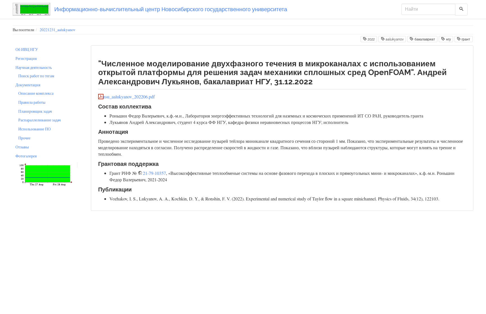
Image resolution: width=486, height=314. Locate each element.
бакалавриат (424, 39)
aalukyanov (394, 39)
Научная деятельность (33, 67)
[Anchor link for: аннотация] (131, 131)
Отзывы (22, 147)
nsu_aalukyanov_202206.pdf (129, 97)
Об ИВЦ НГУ (26, 49)
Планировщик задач (35, 111)
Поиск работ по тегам (36, 75)
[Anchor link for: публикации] (135, 189)
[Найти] (461, 9)
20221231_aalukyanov (57, 29)
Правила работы (31, 102)
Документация (27, 84)
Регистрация (26, 58)
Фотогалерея (26, 156)
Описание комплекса (35, 93)
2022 (371, 39)
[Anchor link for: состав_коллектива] (154, 106)
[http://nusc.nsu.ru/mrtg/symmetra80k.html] (46, 174)
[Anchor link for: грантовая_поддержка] (162, 163)
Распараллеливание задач (39, 120)
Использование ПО (34, 129)
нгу (448, 39)
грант (465, 39)
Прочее (24, 138)
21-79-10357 (154, 173)
